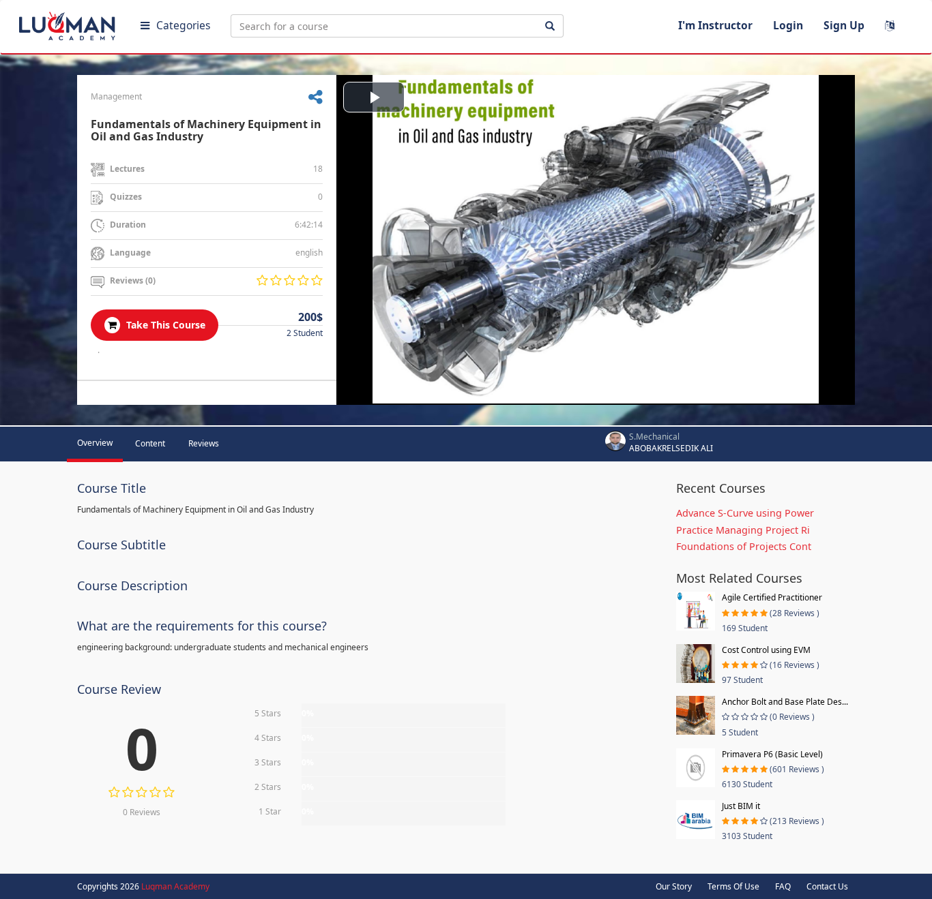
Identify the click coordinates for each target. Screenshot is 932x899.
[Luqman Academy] (69, 23)
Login (788, 25)
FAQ (783, 886)
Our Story (674, 886)
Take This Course (164, 324)
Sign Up (844, 25)
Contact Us (827, 886)
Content (150, 443)
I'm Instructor (715, 25)
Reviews (203, 443)
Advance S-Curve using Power (745, 512)
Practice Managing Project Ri (743, 529)
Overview (95, 442)
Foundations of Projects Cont (743, 546)
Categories (183, 25)
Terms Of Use (733, 886)
